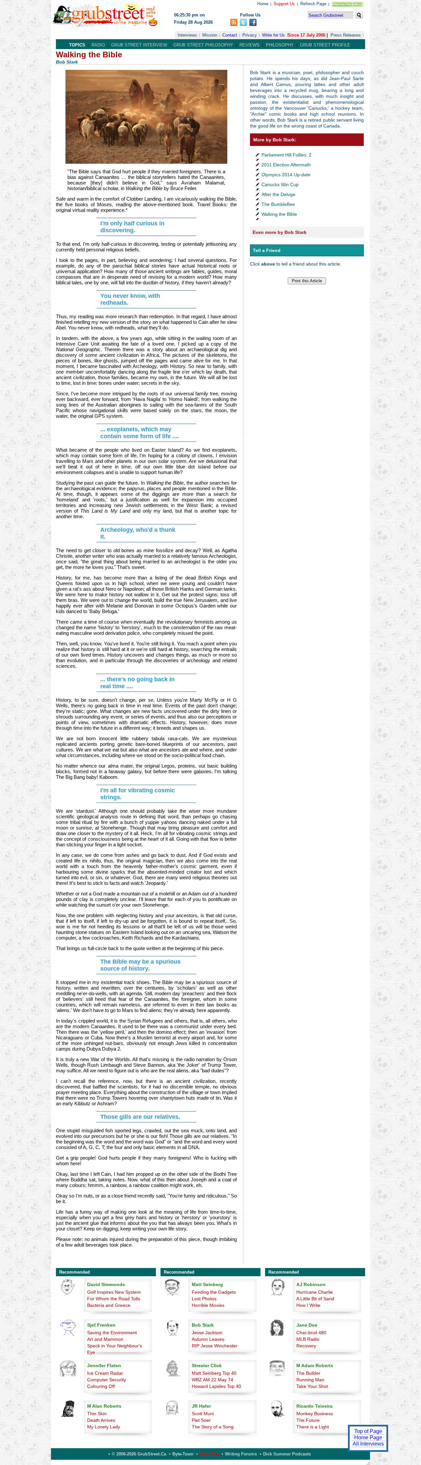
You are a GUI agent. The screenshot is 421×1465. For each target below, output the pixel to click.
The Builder (308, 1373)
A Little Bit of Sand (315, 1298)
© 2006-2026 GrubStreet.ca (139, 1453)
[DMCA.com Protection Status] (346, 5)
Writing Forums (241, 1453)
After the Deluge (278, 194)
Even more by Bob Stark (280, 232)
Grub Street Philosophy (203, 44)
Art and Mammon (105, 1339)
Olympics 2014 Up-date (285, 174)
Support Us (284, 3)
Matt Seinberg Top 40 (214, 1373)
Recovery (306, 1345)
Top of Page (368, 1431)
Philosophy (280, 44)
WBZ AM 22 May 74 (212, 1379)
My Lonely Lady (103, 1426)
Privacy (249, 35)
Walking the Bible (279, 214)
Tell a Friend (267, 250)
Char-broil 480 (311, 1332)
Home (262, 3)
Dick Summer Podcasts (287, 1453)
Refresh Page (313, 3)
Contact (229, 35)
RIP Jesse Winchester (214, 1345)
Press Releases (346, 35)
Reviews (249, 44)
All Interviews (368, 1444)
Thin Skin (97, 1413)
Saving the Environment (112, 1332)
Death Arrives (101, 1420)
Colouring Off (101, 1386)
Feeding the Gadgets (214, 1292)
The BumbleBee (278, 204)
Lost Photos (204, 1298)
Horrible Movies (208, 1305)
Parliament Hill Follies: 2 (286, 154)
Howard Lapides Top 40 (216, 1386)
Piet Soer (201, 1420)
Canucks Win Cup (280, 184)
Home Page (368, 1437)
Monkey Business (314, 1413)
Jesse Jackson (207, 1332)
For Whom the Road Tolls (113, 1298)
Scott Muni (203, 1413)
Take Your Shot (312, 1386)
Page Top (209, 1453)
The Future (308, 1420)
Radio (98, 44)
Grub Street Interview (139, 44)
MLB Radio (307, 1339)
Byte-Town (182, 1453)
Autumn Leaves (208, 1339)
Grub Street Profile (325, 44)
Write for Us (273, 35)
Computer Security (106, 1379)
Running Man (310, 1379)
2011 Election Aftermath (286, 164)
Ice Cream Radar (105, 1373)
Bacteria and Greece (108, 1305)
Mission (209, 35)
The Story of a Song (213, 1426)
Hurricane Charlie (314, 1292)
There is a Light (312, 1426)
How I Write (308, 1305)
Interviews (187, 35)
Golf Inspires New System (114, 1292)
